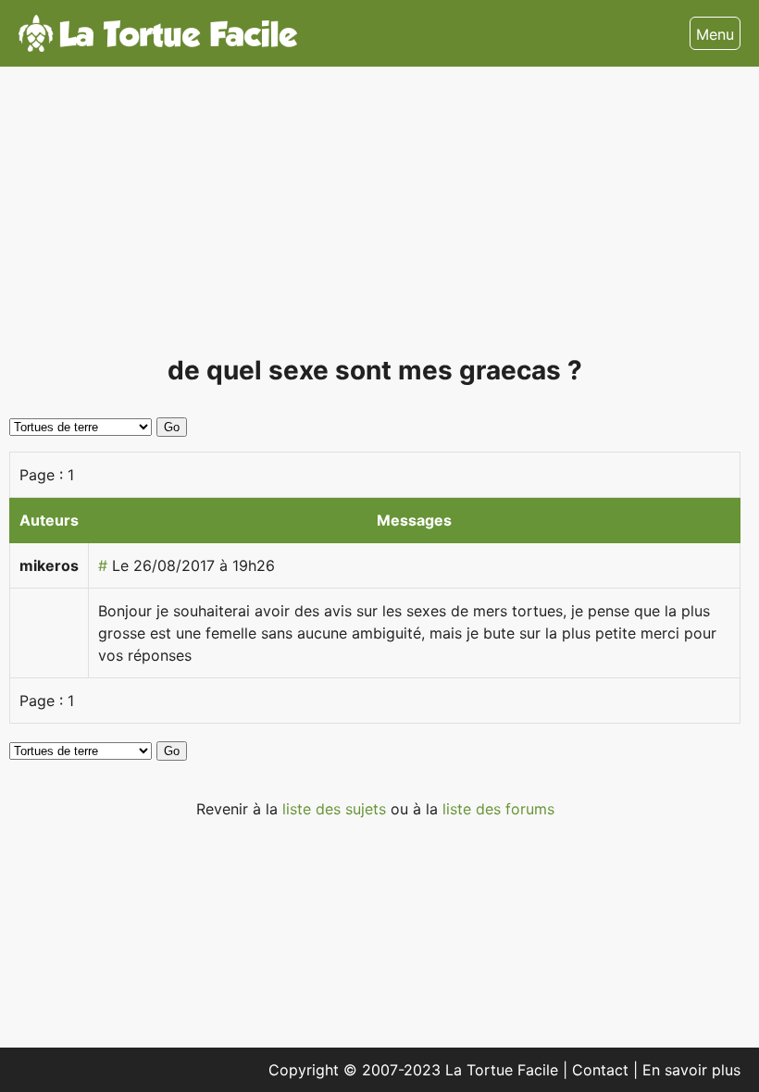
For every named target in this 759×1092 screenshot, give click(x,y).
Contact (602, 1070)
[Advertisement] (374, 218)
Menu (715, 34)
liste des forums (498, 809)
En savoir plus (691, 1070)
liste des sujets (336, 809)
